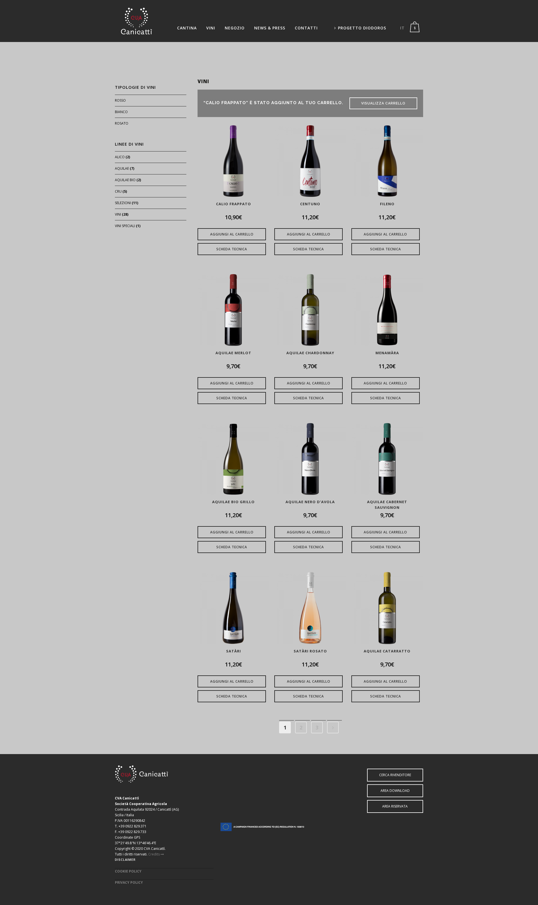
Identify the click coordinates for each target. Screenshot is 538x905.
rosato (121, 123)
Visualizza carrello (383, 103)
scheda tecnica (231, 249)
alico (120, 157)
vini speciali (125, 225)
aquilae (122, 168)
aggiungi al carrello (232, 234)
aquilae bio (125, 180)
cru (118, 191)
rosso (120, 100)
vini (118, 214)
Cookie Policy (128, 871)
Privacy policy (129, 882)
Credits (154, 854)
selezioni (123, 202)
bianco (121, 111)
